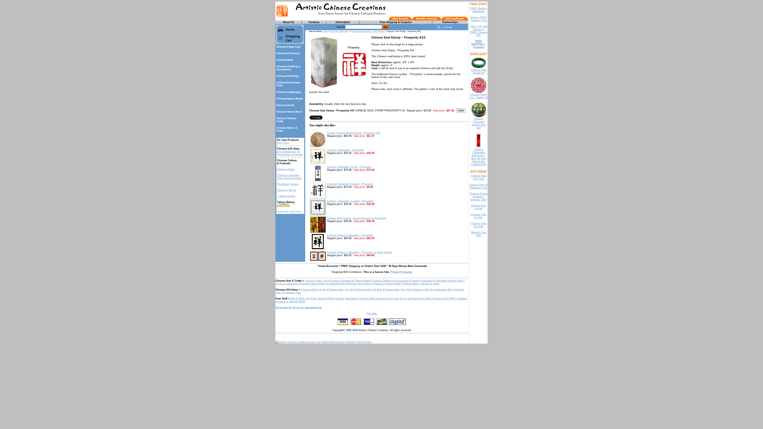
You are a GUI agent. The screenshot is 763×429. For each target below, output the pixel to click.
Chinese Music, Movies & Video (421, 283)
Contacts (314, 22)
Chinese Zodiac (286, 169)
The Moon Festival (287, 184)
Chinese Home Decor (289, 111)
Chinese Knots (285, 105)
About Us (288, 22)
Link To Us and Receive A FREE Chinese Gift (420, 298)
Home (325, 31)
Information (343, 22)
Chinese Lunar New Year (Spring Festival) (289, 177)
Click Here (283, 142)
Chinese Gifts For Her (313, 289)
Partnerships (450, 22)
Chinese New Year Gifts (398, 289)
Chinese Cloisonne (288, 53)
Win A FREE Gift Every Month (307, 298)
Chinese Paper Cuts (288, 46)
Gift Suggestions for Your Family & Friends (290, 153)
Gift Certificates (454, 18)
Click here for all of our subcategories (298, 307)
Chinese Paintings (287, 75)
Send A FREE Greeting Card (375, 298)
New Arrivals (400, 18)
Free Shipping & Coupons (396, 22)
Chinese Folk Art (286, 190)
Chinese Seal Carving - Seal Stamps (367, 31)
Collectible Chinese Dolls (448, 280)
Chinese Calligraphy (288, 92)
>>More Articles (286, 196)
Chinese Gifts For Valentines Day (433, 289)
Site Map (372, 313)
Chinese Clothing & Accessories (288, 68)
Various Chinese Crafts (387, 283)
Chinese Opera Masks (289, 98)
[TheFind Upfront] (323, 341)
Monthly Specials (426, 18)
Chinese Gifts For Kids (369, 289)
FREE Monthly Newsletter (342, 298)
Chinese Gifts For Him (341, 289)
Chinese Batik (284, 59)
